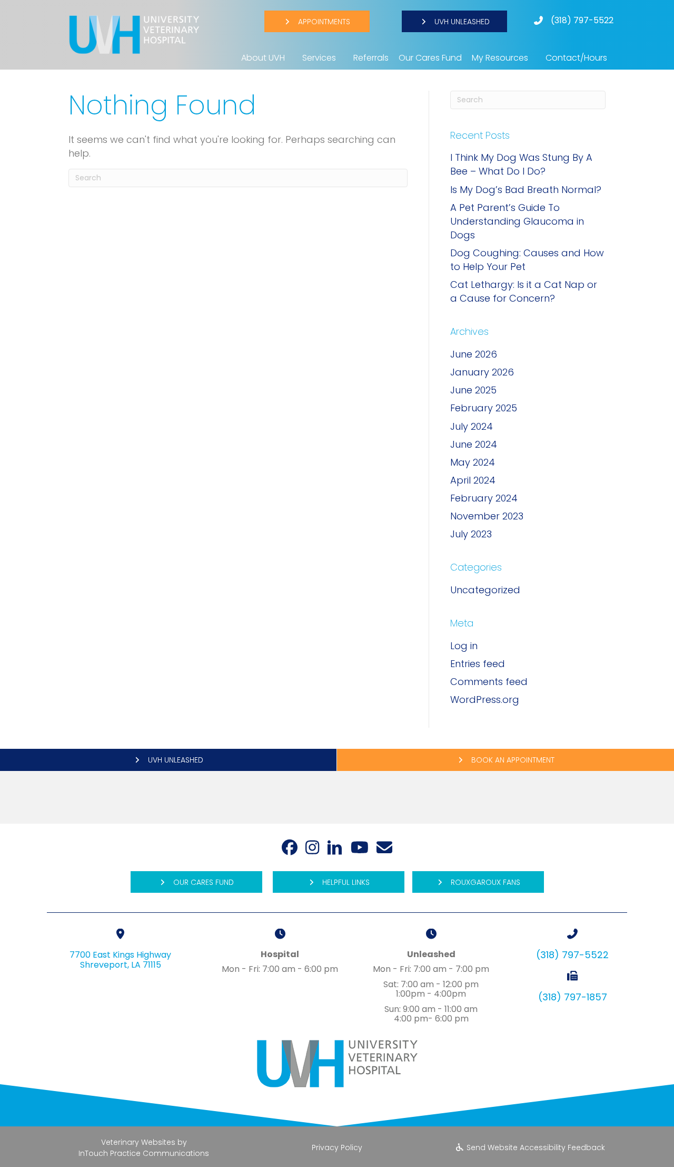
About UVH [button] (263, 58)
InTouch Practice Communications (143, 1153)
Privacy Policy (337, 1147)
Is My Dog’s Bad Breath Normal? (525, 189)
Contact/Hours (576, 58)
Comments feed (489, 681)
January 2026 (482, 372)
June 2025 (473, 390)
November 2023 (486, 516)
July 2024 (471, 426)
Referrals (371, 58)
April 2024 (472, 480)
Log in (464, 645)
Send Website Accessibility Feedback (534, 1147)
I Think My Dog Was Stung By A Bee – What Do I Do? (521, 164)
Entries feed (477, 663)
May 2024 (472, 462)
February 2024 (484, 498)
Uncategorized (485, 589)
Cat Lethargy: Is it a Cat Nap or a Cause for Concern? (523, 291)
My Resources (500, 58)
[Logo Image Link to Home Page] (134, 34)
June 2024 (473, 444)
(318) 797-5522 (582, 20)
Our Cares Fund (430, 58)
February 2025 (483, 407)
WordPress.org (484, 699)
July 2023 (471, 534)
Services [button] (319, 58)
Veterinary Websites (138, 1142)
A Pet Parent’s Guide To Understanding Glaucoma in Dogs (517, 221)
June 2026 (473, 354)
